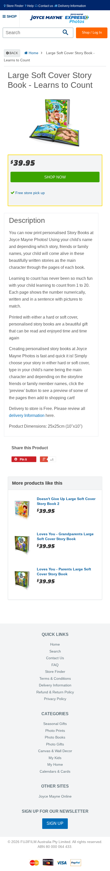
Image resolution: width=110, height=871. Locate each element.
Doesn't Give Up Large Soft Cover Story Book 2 (66, 501)
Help (30, 6)
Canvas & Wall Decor (55, 751)
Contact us (45, 6)
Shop (11, 16)
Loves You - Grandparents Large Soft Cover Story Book (65, 536)
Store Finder (55, 672)
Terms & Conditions (55, 679)
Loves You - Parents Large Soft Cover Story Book (64, 571)
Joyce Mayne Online (55, 796)
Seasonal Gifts (55, 724)
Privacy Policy (55, 699)
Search (55, 651)
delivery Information (27, 415)
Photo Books (55, 737)
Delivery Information (71, 6)
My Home (55, 765)
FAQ (55, 665)
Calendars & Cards (55, 771)
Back (13, 53)
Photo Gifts (55, 744)
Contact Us (55, 658)
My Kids (55, 758)
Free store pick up (30, 193)
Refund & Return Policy (55, 692)
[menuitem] (14, 6)
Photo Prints (55, 731)
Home (33, 53)
